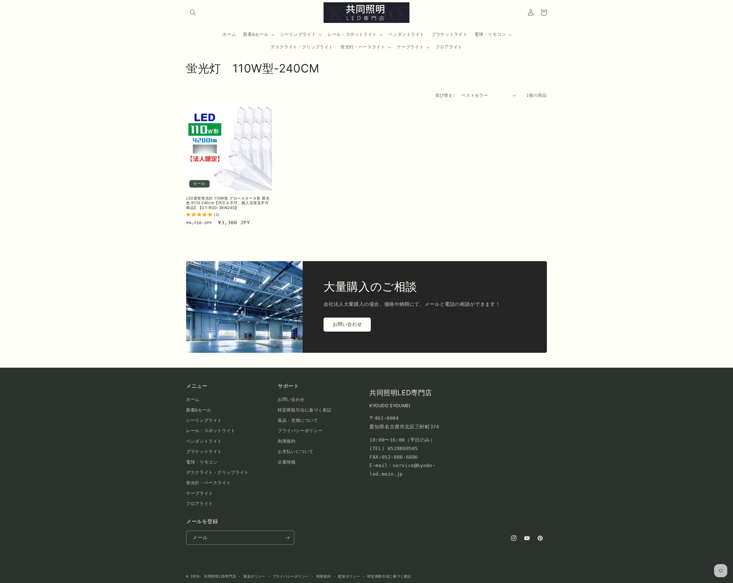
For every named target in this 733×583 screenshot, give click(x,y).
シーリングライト (204, 420)
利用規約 (287, 441)
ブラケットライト (204, 451)
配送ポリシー (349, 576)
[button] (192, 12)
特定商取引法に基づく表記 (305, 409)
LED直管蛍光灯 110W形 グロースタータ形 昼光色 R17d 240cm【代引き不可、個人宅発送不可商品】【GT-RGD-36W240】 (228, 203)
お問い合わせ (347, 324)
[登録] (287, 538)
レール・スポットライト (210, 430)
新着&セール (198, 409)
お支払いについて (296, 451)
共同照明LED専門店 (220, 576)
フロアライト (199, 503)
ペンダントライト (204, 441)
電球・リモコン (201, 462)
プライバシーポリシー (300, 430)
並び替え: (445, 95)
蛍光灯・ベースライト (208, 482)
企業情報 (287, 462)
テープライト (199, 493)
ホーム (193, 399)
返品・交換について (298, 420)
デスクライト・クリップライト (217, 472)
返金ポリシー (254, 576)
